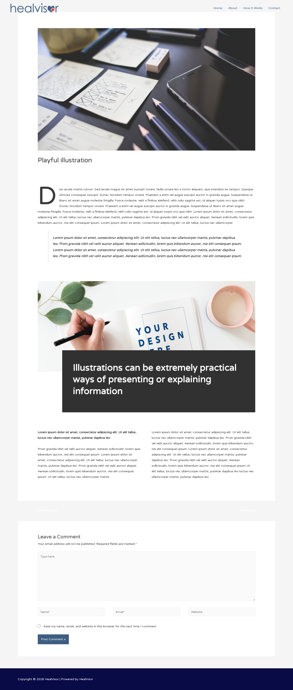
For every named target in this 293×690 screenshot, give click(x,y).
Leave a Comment (51, 167)
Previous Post (45, 510)
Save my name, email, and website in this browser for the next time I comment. (100, 626)
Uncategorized (77, 167)
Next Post (250, 510)
